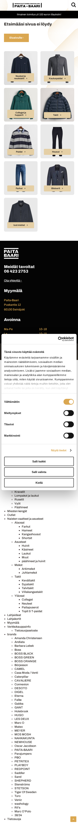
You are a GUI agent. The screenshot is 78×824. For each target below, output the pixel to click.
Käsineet (27, 549)
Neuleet (27, 603)
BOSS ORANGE (25, 661)
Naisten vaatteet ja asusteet (25, 518)
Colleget (27, 599)
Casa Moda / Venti (26, 672)
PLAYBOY (21, 765)
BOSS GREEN (24, 657)
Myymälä (13, 622)
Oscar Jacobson (25, 745)
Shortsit (27, 538)
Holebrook (21, 711)
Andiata (20, 641)
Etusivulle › (16, 37)
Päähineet (21, 507)
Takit (55, 115)
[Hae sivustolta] (73, 5)
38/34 (18, 815)
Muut (25, 557)
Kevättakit (28, 580)
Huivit (25, 545)
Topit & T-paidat (32, 611)
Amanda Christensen (28, 638)
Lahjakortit (14, 618)
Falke (18, 699)
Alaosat (19, 522)
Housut (55, 151)
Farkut (19, 188)
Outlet (11, 514)
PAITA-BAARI (23, 749)
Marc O (19, 722)
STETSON (22, 788)
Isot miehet (19, 225)
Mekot (18, 564)
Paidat (19, 151)
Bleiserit (55, 188)
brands (11, 634)
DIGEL (19, 692)
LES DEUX (22, 718)
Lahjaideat (14, 615)
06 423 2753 (16, 271)
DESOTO (21, 688)
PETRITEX (22, 761)
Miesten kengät (17, 511)
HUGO (19, 715)
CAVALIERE (23, 680)
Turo (17, 795)
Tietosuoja (14, 819)
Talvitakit (28, 588)
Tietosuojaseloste (26, 630)
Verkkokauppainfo (19, 626)
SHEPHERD (23, 780)
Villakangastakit (32, 591)
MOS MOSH (23, 734)
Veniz (18, 799)
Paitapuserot (30, 607)
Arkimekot (28, 568)
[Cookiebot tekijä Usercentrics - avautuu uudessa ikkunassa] (58, 339)
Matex (19, 726)
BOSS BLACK (24, 653)
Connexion (22, 684)
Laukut (26, 553)
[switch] (68, 413)
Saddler (20, 773)
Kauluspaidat (56, 78)
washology (21, 803)
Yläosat (19, 595)
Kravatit (20, 491)
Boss (18, 649)
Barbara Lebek (24, 645)
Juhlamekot (29, 572)
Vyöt (17, 503)
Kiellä (39, 482)
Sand (18, 776)
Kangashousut (31, 534)
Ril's (17, 807)
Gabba (19, 703)
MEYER (20, 730)
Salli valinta (39, 472)
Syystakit (28, 584)
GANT (19, 707)
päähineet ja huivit (33, 561)
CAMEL (20, 668)
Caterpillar (21, 676)
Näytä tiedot (58, 450)
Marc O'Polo (23, 811)
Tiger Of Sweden (25, 792)
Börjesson (21, 665)
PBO (18, 757)
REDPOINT (22, 768)
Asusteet (20, 541)
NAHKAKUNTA (25, 738)
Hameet (27, 530)
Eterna (19, 695)
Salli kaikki (39, 461)
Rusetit (19, 499)
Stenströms (22, 784)
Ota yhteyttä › (13, 280)
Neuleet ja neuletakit (20, 77)
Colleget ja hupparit (20, 113)
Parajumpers (23, 753)
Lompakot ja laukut (27, 495)
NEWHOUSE (23, 742)
